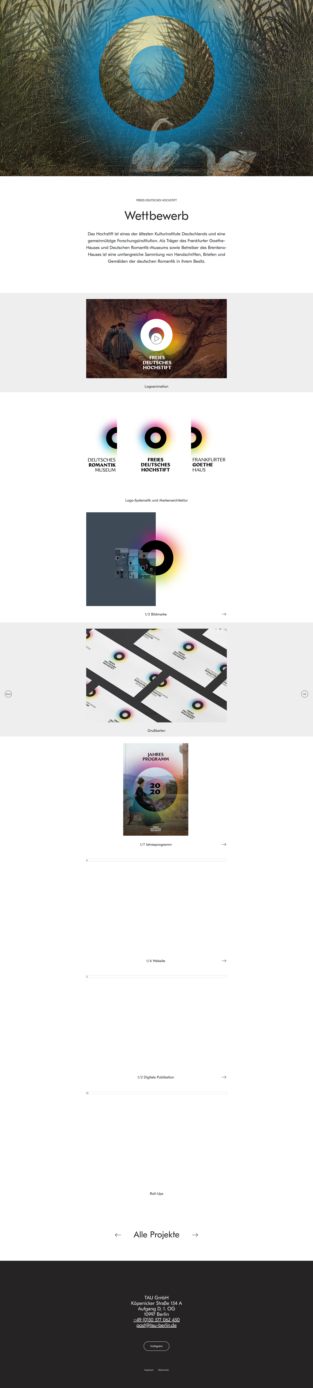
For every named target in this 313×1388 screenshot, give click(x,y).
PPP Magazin (118, 1234)
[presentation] (88, 614)
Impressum (148, 1370)
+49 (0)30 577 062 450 (156, 1320)
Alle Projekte (156, 1234)
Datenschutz (163, 1370)
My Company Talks (195, 1234)
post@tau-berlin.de (156, 1325)
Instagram (156, 1346)
